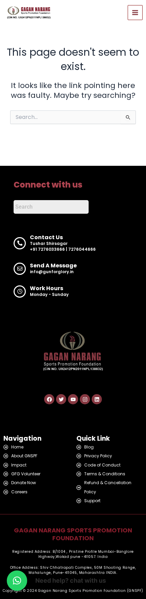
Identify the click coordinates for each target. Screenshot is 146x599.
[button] (17, 580)
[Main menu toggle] (135, 12)
